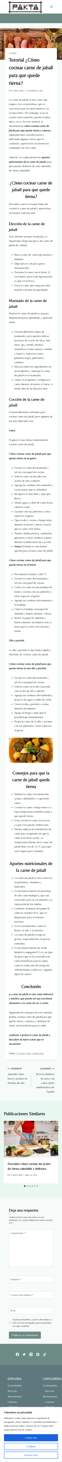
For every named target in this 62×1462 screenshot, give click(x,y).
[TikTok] (44, 1354)
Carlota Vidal (18, 90)
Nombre (15, 1279)
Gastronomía (13, 1385)
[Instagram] (31, 1354)
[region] (31, 1434)
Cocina (12, 53)
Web (13, 1310)
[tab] (24, 1186)
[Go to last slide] (8, 1152)
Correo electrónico (21, 1295)
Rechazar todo (31, 1455)
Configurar (31, 1446)
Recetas (12, 1391)
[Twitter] (24, 1354)
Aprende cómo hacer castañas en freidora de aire (17, 1075)
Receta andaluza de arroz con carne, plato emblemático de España (45, 1080)
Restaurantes (13, 1396)
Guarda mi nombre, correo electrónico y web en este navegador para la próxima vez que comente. (32, 1322)
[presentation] (31, 1139)
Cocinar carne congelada (30, 1053)
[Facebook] (17, 1354)
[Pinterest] (37, 1354)
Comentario (18, 1233)
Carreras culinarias (13, 1404)
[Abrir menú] (51, 6)
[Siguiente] (53, 1152)
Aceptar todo (31, 1437)
